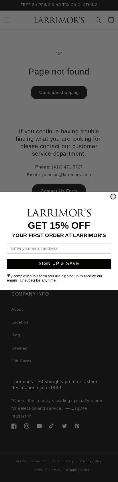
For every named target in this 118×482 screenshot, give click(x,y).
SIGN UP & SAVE (59, 264)
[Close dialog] (113, 196)
